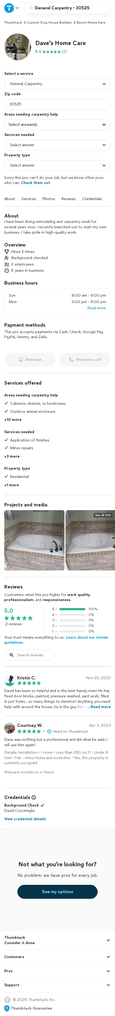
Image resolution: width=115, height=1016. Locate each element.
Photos (49, 199)
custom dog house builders (49, 22)
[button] (17, 47)
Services (28, 199)
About (9, 199)
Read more (96, 308)
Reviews (69, 199)
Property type (17, 155)
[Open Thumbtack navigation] (12, 8)
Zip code (12, 94)
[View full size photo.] (34, 540)
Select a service (18, 73)
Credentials (92, 199)
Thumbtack (13, 22)
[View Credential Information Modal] (33, 797)
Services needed (19, 134)
